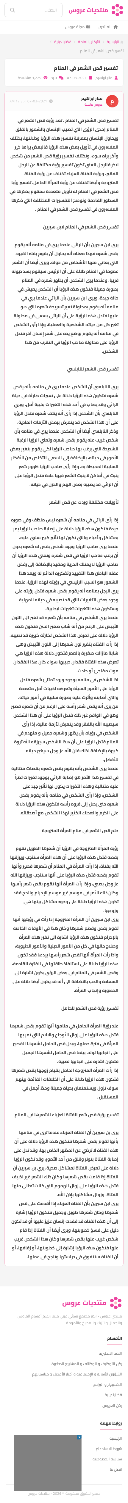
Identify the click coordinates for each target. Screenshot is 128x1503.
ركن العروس (112, 1405)
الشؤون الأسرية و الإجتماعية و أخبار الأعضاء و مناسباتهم (77, 1374)
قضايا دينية (62, 41)
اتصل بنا (116, 1469)
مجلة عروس (75, 26)
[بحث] (8, 10)
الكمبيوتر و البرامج (107, 1384)
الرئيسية (113, 41)
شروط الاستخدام (109, 1448)
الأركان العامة (89, 41)
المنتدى (105, 26)
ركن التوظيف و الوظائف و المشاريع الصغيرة (86, 1363)
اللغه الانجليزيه (110, 1353)
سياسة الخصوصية (107, 1458)
